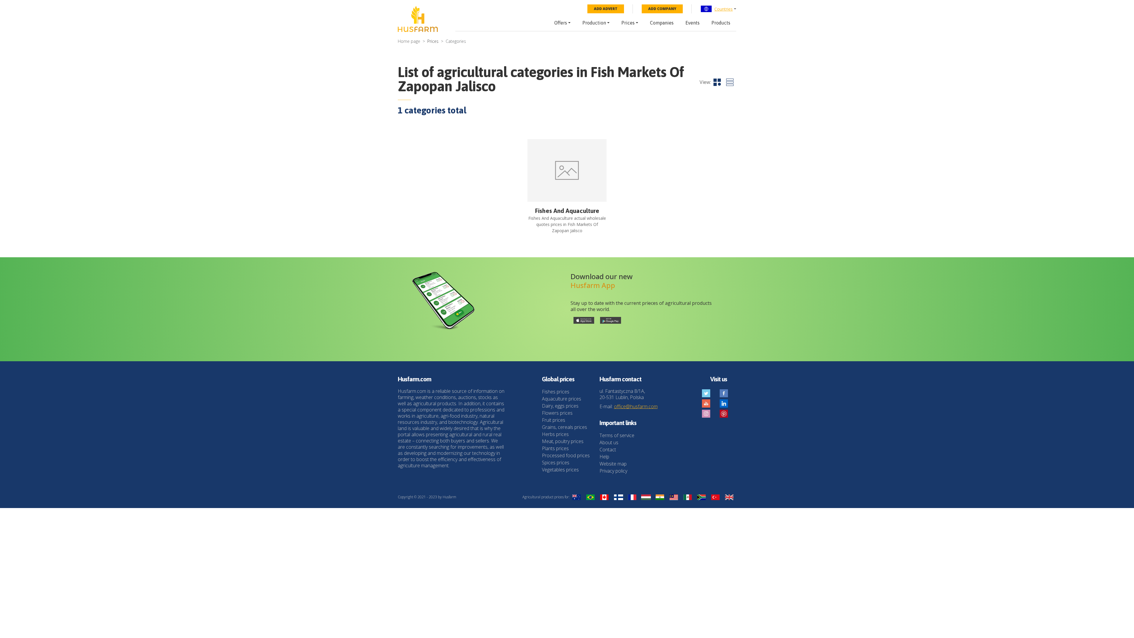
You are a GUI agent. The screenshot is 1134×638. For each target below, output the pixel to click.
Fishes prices (555, 391)
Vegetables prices (560, 469)
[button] (718, 9)
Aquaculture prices (561, 399)
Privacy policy (613, 471)
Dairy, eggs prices (560, 406)
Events (692, 22)
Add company (662, 8)
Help (604, 456)
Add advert (605, 8)
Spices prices (555, 462)
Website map (613, 463)
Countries (723, 9)
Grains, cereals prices (564, 427)
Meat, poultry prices (563, 441)
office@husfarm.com (636, 406)
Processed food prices (566, 455)
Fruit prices (553, 420)
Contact (607, 449)
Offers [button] (560, 22)
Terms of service (616, 435)
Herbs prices (555, 434)
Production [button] (594, 22)
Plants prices (555, 448)
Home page (409, 41)
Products (720, 22)
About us (608, 442)
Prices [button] (628, 22)
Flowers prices (557, 413)
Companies (662, 22)
